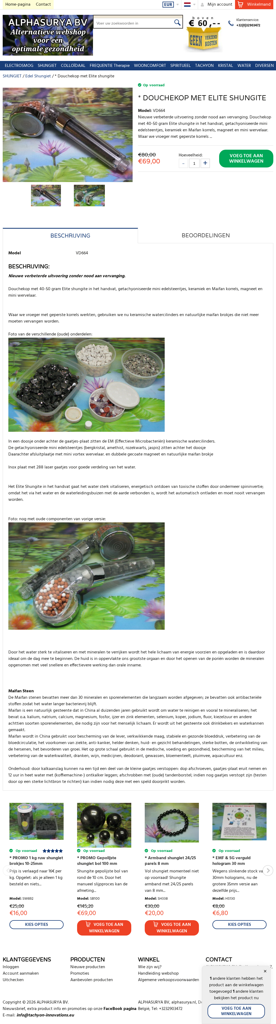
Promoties (79, 973)
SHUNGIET (47, 65)
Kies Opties (36, 924)
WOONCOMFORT (150, 65)
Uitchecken (13, 980)
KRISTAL (225, 65)
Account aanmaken (21, 973)
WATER (244, 65)
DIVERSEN (264, 65)
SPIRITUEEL (180, 65)
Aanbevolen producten (91, 980)
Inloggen (11, 967)
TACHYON (204, 65)
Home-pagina (17, 4)
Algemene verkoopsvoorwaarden (168, 980)
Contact (43, 4)
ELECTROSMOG (19, 65)
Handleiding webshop (158, 973)
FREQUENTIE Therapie (110, 65)
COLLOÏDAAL (73, 65)
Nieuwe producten (87, 967)
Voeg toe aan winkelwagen (246, 158)
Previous (8, 870)
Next (268, 870)
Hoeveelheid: (191, 155)
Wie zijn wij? (149, 967)
